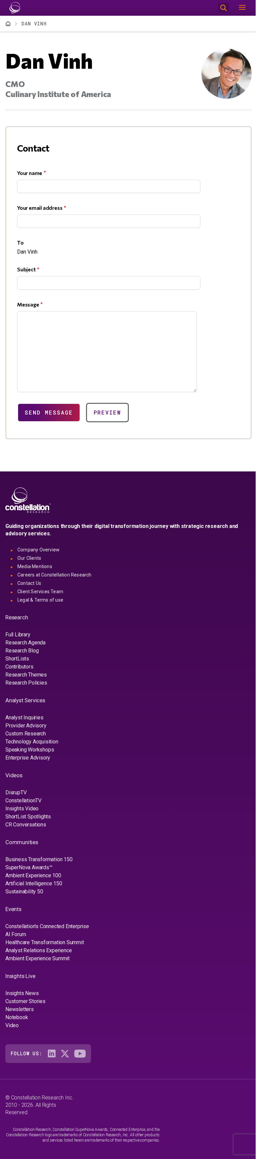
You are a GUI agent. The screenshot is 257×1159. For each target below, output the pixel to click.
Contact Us (29, 583)
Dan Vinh (34, 23)
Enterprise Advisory (27, 757)
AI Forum (15, 934)
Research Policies (26, 683)
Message (28, 304)
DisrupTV (15, 792)
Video (12, 1025)
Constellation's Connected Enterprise (47, 926)
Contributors (19, 666)
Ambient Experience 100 (33, 875)
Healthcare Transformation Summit (44, 942)
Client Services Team (40, 591)
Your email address (39, 207)
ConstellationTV (23, 800)
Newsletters (19, 1009)
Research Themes (26, 675)
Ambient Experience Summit (37, 958)
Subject (26, 269)
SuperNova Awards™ (29, 867)
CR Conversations (25, 824)
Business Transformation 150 (39, 859)
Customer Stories (25, 1001)
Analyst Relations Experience (38, 950)
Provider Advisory (26, 725)
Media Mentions (34, 566)
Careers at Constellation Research (54, 574)
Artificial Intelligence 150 (33, 883)
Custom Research (25, 733)
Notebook (16, 1017)
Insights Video (21, 808)
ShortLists (17, 658)
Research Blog (21, 650)
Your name (29, 173)
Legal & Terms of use (40, 600)
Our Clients (29, 558)
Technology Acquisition (31, 741)
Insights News (21, 993)
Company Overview (38, 549)
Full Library (17, 634)
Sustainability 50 (24, 891)
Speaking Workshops (29, 749)
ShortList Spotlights (28, 816)
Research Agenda (25, 642)
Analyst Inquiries (24, 717)
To (20, 242)
